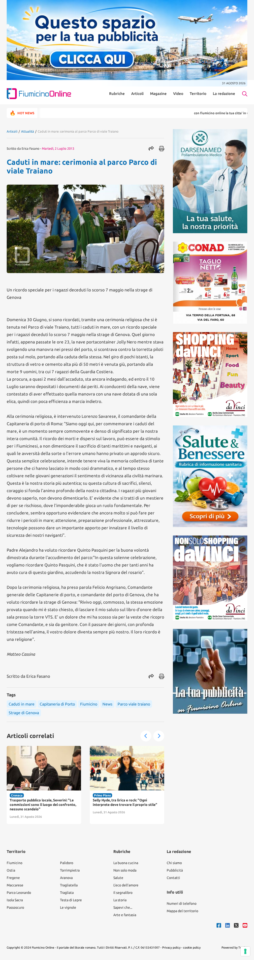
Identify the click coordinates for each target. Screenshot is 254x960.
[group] (44, 785)
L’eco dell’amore (125, 885)
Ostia (11, 870)
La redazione (224, 93)
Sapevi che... (122, 907)
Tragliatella (69, 885)
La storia (120, 900)
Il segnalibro (122, 893)
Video (178, 93)
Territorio (198, 93)
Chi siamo (174, 863)
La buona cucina (125, 863)
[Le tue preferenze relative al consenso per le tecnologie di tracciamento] (245, 951)
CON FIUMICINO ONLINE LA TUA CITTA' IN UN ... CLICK (202, 113)
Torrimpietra (70, 870)
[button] (145, 736)
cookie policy (192, 947)
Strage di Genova (24, 712)
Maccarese (15, 885)
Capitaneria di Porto (57, 704)
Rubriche (117, 93)
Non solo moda (124, 870)
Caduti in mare (21, 704)
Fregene (13, 878)
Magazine (158, 93)
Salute (118, 878)
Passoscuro (15, 907)
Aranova (66, 878)
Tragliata (67, 893)
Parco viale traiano (134, 704)
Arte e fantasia (124, 915)
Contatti (173, 878)
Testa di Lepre (71, 900)
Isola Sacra (15, 900)
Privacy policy (171, 947)
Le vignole (68, 907)
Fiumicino (88, 704)
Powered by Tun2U (234, 947)
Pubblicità (175, 870)
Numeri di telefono (181, 903)
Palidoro (66, 863)
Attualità (27, 131)
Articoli (137, 93)
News (107, 704)
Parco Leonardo (19, 893)
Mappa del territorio (182, 911)
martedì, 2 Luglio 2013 (58, 148)
